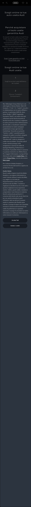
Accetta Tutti (15, 220)
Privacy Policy (11, 158)
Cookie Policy (20, 156)
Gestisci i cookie (15, 225)
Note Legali (6, 160)
